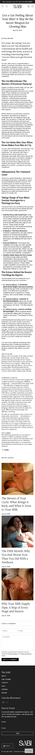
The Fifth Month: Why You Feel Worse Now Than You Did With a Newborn (16, 556)
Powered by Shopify (20, 751)
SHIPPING (5, 689)
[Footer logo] (17, 739)
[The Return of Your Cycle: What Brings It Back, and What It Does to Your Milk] (17, 479)
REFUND (4, 693)
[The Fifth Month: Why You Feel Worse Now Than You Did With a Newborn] (17, 532)
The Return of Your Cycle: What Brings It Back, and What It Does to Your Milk (16, 504)
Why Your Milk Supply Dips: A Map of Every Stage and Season (16, 607)
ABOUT (4, 676)
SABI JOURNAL (6, 679)
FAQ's (3, 686)
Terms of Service (26, 654)
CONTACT (5, 682)
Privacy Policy (12, 654)
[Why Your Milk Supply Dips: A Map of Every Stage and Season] (17, 584)
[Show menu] (2, 6)
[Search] (7, 6)
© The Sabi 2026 (7, 751)
